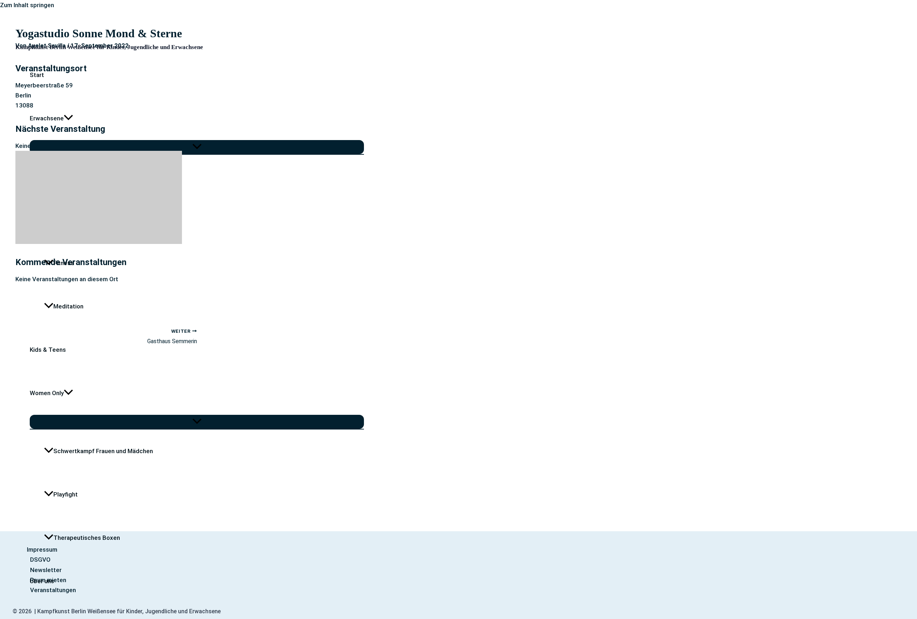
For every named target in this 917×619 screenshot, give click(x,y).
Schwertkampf (74, 176)
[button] (68, 118)
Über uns (42, 581)
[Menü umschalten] (197, 147)
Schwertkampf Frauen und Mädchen (103, 451)
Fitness (63, 263)
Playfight (65, 494)
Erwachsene (47, 118)
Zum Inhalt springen (27, 5)
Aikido (62, 219)
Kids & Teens (48, 349)
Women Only (47, 393)
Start (37, 74)
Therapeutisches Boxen (86, 537)
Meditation (68, 306)
